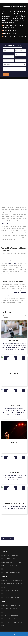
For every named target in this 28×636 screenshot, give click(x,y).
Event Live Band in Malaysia (10, 569)
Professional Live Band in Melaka (11, 594)
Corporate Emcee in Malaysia (10, 615)
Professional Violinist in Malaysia (11, 597)
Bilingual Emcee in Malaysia (10, 608)
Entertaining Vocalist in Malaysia (11, 565)
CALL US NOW (14, 634)
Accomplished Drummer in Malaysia (12, 555)
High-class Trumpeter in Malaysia (11, 572)
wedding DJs (17, 292)
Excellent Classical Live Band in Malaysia (13, 562)
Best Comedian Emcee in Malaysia (11, 605)
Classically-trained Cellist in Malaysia (12, 580)
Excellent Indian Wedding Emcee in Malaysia (14, 619)
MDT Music (5, 224)
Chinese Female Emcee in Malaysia (12, 612)
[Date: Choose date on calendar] (15, 57)
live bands (23, 292)
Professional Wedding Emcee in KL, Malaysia (14, 622)
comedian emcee (12, 263)
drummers (13, 296)
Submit (6, 75)
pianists (3, 296)
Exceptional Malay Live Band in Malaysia (13, 583)
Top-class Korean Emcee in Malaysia (12, 625)
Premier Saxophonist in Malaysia (11, 590)
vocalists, (24, 294)
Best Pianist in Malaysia (9, 558)
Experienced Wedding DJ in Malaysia (12, 587)
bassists (8, 296)
